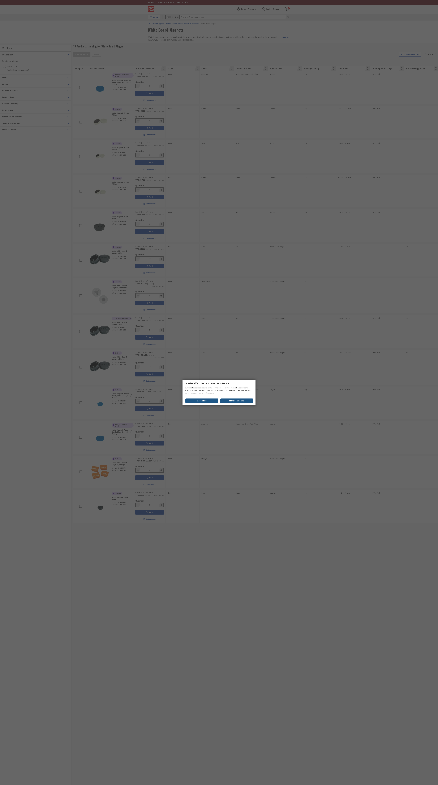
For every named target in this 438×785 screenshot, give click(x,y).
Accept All (202, 401)
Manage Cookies (236, 401)
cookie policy (192, 393)
